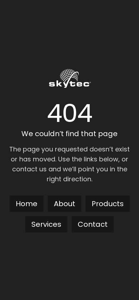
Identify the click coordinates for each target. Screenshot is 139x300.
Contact (93, 224)
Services (46, 224)
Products (108, 204)
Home (26, 204)
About (64, 204)
